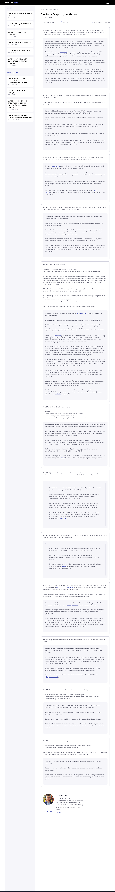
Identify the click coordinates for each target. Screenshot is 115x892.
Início (42, 9)
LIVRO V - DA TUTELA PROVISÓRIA (19, 52)
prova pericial (61, 518)
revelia (63, 458)
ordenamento (55, 166)
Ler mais (58, 812)
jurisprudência (56, 336)
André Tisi (62, 796)
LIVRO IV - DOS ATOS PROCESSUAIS (19, 43)
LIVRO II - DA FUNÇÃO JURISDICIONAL (19, 25)
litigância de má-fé (52, 677)
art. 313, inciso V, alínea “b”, (65, 587)
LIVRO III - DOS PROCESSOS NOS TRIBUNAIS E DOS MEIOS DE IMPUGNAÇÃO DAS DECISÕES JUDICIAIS (18, 105)
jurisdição (64, 566)
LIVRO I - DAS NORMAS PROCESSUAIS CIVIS (20, 15)
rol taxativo (63, 52)
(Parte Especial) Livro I (52, 9)
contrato (58, 394)
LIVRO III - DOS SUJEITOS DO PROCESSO (17, 34)
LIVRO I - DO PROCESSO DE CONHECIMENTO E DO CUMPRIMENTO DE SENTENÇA (17, 81)
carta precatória (72, 605)
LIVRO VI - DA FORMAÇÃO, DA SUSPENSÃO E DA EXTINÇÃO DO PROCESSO (18, 62)
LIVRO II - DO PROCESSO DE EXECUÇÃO (16, 93)
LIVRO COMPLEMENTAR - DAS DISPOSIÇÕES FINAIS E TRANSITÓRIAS (20, 117)
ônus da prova (81, 313)
